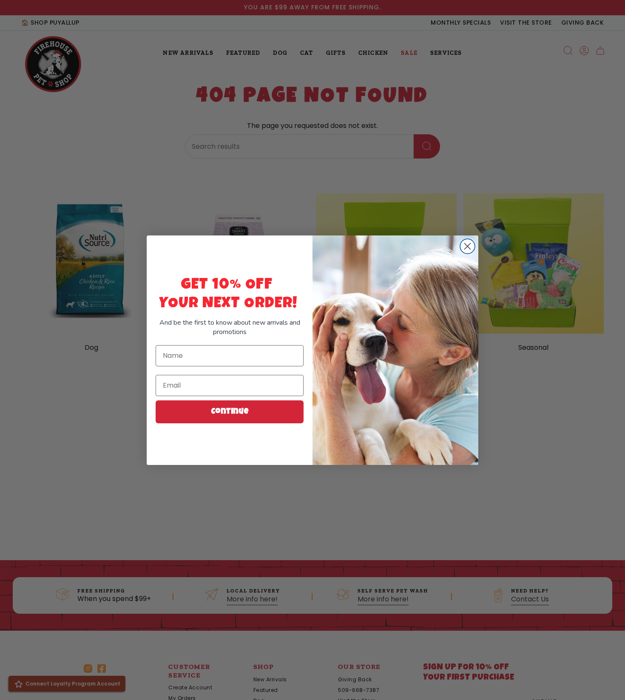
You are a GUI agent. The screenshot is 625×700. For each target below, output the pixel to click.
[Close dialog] (467, 246)
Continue (230, 412)
